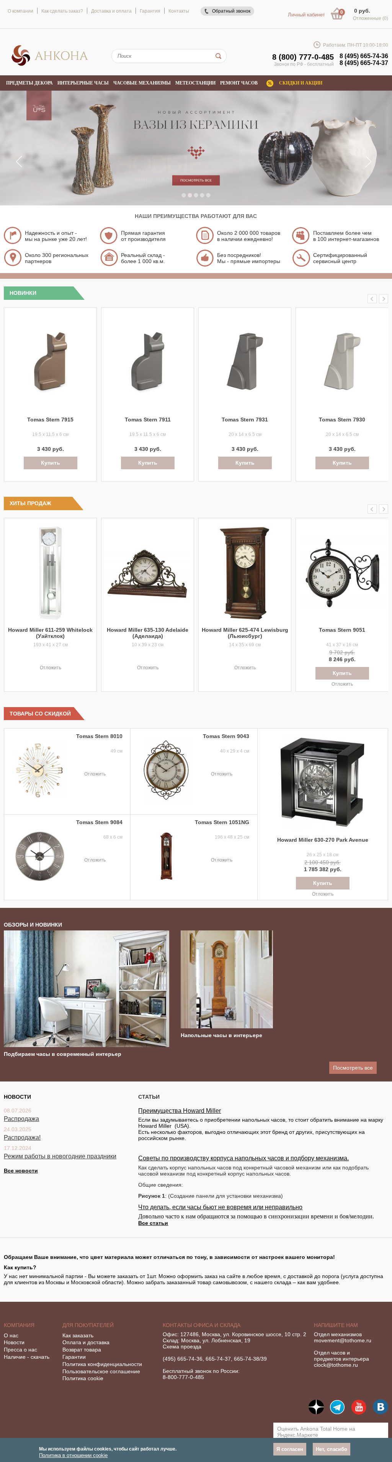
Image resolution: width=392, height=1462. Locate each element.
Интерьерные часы (83, 83)
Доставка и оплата (111, 11)
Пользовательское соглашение (101, 1371)
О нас (11, 1335)
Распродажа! (22, 1137)
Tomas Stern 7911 (148, 419)
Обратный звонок (231, 11)
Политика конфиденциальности (102, 1364)
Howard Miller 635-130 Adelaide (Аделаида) (147, 633)
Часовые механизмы (142, 83)
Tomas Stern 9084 (99, 822)
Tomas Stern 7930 (342, 419)
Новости (14, 1342)
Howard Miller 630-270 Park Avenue (322, 840)
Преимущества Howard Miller (179, 1110)
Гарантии (74, 1357)
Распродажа (21, 1119)
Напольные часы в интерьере (221, 1035)
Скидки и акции (300, 83)
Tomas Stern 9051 (342, 630)
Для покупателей (88, 1325)
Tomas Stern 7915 (50, 419)
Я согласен (289, 1449)
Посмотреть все (353, 1068)
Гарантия (150, 11)
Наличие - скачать (26, 1357)
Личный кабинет (306, 15)
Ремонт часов (239, 83)
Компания (19, 1325)
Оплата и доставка (85, 1342)
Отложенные (370, 18)
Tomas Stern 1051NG (222, 822)
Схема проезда (182, 1346)
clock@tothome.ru (336, 1365)
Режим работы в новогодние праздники (60, 1156)
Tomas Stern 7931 (245, 419)
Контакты (178, 11)
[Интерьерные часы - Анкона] (49, 65)
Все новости (21, 1171)
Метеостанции (195, 83)
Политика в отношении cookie (73, 1455)
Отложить (50, 667)
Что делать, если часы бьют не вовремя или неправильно (220, 1207)
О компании (20, 11)
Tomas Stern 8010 (99, 736)
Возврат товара (81, 1350)
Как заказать (77, 1335)
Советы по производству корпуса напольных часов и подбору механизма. (243, 1158)
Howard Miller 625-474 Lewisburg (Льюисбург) (245, 633)
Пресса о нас (20, 1350)
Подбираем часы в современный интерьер (62, 1054)
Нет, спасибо (331, 1449)
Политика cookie (82, 1378)
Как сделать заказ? (62, 11)
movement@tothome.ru (342, 1340)
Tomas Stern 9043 (226, 736)
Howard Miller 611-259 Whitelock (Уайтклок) (50, 633)
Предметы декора (29, 83)
